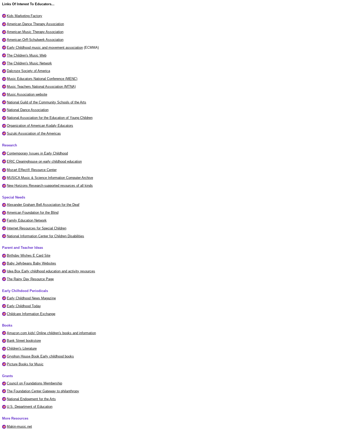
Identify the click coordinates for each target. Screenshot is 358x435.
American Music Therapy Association (35, 32)
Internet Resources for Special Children (36, 228)
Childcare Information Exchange (31, 314)
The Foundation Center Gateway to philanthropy (43, 391)
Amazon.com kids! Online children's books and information (51, 333)
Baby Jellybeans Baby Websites (31, 263)
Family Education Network (27, 220)
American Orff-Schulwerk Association (35, 40)
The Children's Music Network (29, 63)
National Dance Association (27, 110)
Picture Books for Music (25, 364)
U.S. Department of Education (29, 407)
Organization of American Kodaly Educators (40, 126)
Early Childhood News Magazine (31, 298)
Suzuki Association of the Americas (34, 133)
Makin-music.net (19, 426)
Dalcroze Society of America (28, 71)
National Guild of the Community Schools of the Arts (46, 102)
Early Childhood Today (24, 306)
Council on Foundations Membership (34, 383)
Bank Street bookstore (24, 341)
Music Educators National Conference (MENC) (42, 79)
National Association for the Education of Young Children (50, 118)
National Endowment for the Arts (31, 399)
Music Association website (27, 94)
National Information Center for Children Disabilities (45, 236)
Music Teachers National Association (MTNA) (41, 87)
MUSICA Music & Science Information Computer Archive (50, 178)
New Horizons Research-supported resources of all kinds (50, 186)
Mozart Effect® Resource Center (32, 170)
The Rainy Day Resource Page (30, 279)
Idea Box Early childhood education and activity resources (51, 271)
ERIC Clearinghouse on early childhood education (44, 161)
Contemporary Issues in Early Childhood (37, 153)
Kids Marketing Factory (24, 16)
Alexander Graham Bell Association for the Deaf (43, 205)
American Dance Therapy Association (35, 24)
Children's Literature (22, 348)
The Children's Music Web (26, 55)
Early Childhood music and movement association (45, 47)
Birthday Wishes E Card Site (28, 255)
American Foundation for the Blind (32, 212)
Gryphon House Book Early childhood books (40, 356)
